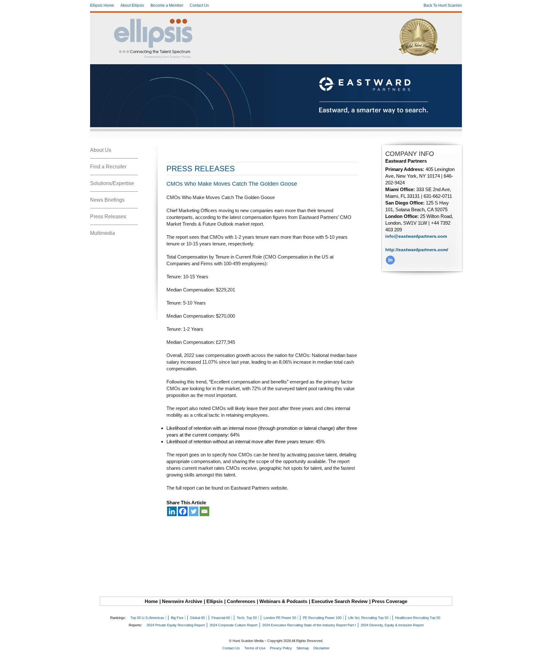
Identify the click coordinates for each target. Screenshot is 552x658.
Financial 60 (220, 618)
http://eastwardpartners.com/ (416, 249)
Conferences (241, 601)
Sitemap (302, 648)
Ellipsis (214, 601)
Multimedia (102, 233)
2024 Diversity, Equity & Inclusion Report (392, 625)
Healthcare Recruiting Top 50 (417, 618)
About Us (100, 150)
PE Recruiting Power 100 (322, 618)
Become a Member (166, 5)
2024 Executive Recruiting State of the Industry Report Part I (309, 625)
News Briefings (107, 200)
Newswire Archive (182, 601)
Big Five (177, 618)
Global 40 (197, 618)
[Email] (204, 511)
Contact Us (199, 5)
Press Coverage (389, 601)
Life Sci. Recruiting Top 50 (368, 618)
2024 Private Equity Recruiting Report (176, 625)
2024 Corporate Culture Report (233, 625)
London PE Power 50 (280, 618)
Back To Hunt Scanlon (443, 5)
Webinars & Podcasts (283, 601)
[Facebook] (183, 511)
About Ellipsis (132, 5)
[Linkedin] (172, 511)
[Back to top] (543, 649)
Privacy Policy (281, 648)
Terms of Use (254, 648)
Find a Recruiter (108, 166)
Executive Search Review (339, 601)
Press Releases (108, 216)
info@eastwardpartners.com (416, 236)
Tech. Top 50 (247, 618)
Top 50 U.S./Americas (147, 618)
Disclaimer (321, 648)
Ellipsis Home (102, 5)
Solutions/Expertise (112, 183)
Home (151, 601)
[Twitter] (193, 511)
